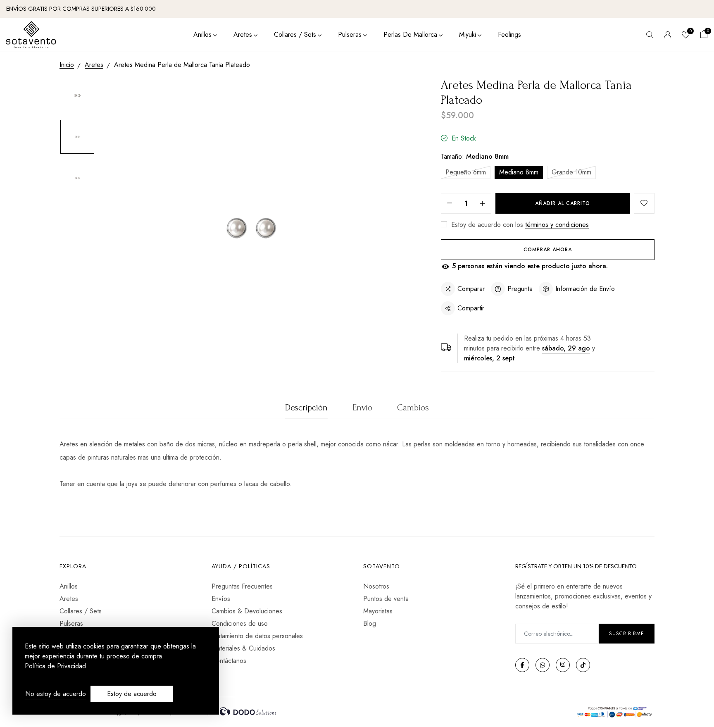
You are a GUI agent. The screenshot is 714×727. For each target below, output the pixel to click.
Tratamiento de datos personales (257, 636)
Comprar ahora (548, 249)
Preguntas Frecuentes (242, 586)
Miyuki (467, 34)
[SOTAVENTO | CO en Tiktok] (583, 665)
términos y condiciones (557, 224)
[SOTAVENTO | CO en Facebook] (522, 665)
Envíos (221, 598)
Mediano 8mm (518, 172)
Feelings (509, 34)
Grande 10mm (571, 172)
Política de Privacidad (55, 666)
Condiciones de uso (240, 623)
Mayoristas (378, 611)
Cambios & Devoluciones (247, 611)
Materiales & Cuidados (243, 648)
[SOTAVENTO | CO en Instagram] (563, 665)
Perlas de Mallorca (410, 34)
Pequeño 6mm (465, 172)
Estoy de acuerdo (132, 693)
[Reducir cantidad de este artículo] (449, 203)
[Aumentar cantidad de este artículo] (482, 203)
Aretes (242, 34)
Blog (369, 623)
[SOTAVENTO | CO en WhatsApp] (543, 665)
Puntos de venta (386, 598)
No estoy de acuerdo (55, 693)
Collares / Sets (295, 34)
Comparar (471, 288)
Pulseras (350, 34)
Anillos (202, 34)
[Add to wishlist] (644, 203)
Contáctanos (229, 660)
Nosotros (376, 586)
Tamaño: (475, 156)
